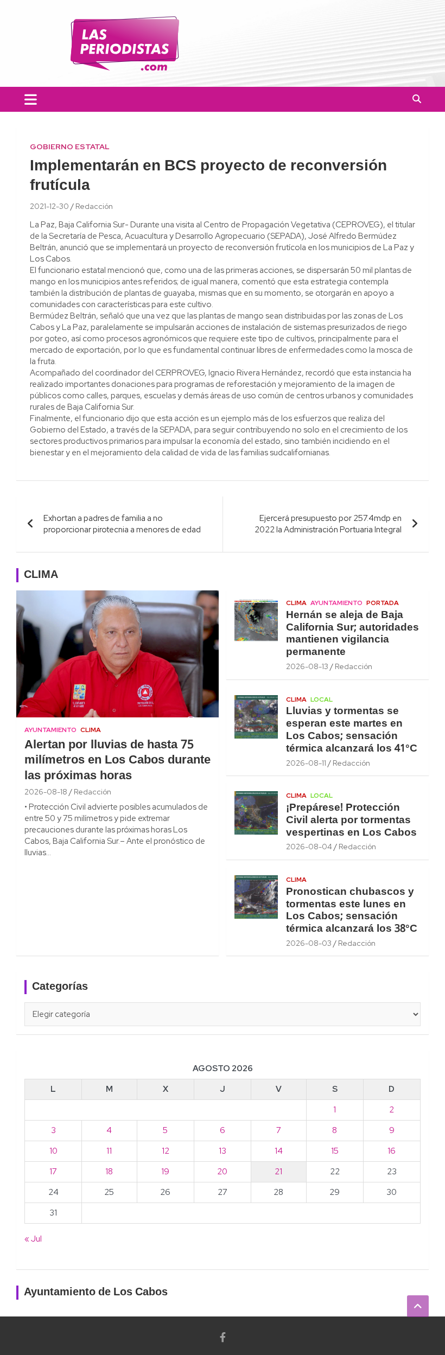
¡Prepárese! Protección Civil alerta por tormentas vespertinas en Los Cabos (351, 820)
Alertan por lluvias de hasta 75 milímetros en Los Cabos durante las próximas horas (117, 760)
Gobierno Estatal (70, 146)
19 (165, 1171)
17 (53, 1171)
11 (109, 1151)
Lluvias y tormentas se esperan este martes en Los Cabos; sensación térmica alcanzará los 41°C (351, 730)
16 (391, 1151)
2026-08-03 (309, 943)
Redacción (94, 206)
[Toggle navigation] (30, 99)
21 (278, 1171)
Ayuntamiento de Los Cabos (96, 1292)
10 (53, 1151)
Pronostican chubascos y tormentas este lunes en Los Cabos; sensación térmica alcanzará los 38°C (351, 910)
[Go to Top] (418, 1306)
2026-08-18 (45, 792)
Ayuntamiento (50, 730)
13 (222, 1151)
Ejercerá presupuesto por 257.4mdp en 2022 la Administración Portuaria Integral (328, 524)
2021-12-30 (49, 206)
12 (165, 1151)
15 (335, 1151)
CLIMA (41, 575)
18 (109, 1171)
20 (222, 1171)
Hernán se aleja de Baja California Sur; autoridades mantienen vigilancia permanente (352, 634)
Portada (382, 603)
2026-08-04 (309, 846)
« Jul (33, 1238)
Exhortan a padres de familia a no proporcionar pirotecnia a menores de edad (122, 524)
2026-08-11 (306, 763)
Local (321, 699)
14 (279, 1151)
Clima (90, 730)
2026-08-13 (307, 666)
